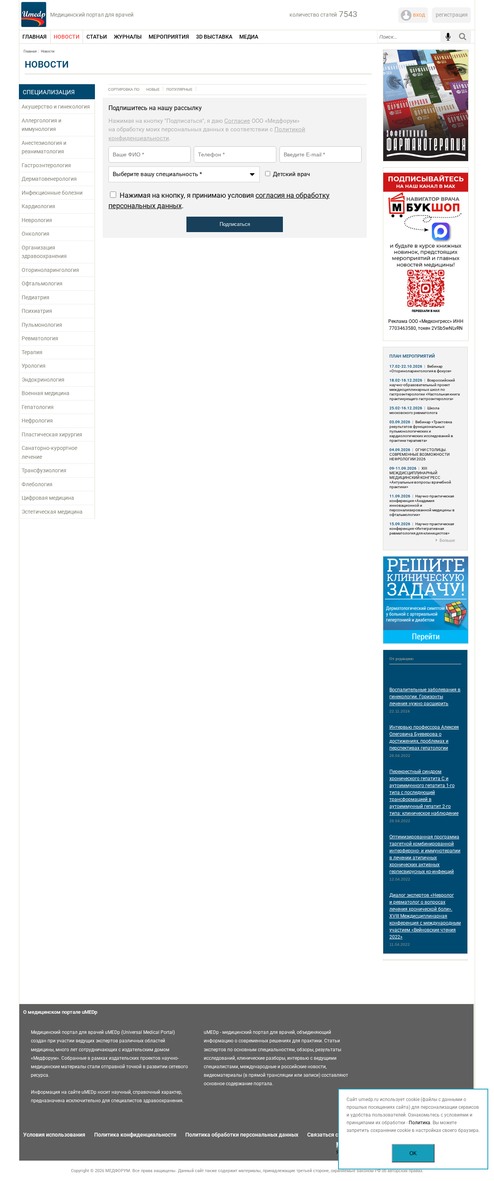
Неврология (37, 220)
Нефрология (37, 420)
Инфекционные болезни (52, 193)
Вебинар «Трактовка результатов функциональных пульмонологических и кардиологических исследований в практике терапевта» (421, 431)
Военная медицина (45, 393)
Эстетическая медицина (52, 512)
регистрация (452, 15)
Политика (419, 1122)
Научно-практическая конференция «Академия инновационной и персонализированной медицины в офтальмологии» (422, 505)
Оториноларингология (50, 270)
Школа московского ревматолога (414, 410)
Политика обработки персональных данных (241, 1135)
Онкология (35, 234)
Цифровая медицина (48, 498)
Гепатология (38, 407)
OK (413, 1153)
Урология (34, 366)
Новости (47, 51)
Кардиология (38, 206)
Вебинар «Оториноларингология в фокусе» (420, 368)
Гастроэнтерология (46, 165)
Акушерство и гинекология (56, 107)
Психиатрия (37, 311)
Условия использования (54, 1135)
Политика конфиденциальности (135, 1135)
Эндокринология (43, 380)
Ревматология (40, 338)
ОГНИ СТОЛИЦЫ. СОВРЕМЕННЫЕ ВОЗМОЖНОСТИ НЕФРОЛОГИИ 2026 (419, 454)
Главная (30, 51)
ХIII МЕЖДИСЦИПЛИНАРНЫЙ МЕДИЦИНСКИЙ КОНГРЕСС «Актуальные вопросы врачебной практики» (420, 477)
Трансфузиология (44, 470)
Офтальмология (42, 283)
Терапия (32, 352)
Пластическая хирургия (52, 434)
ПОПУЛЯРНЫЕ (179, 89)
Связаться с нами (330, 1135)
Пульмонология (42, 325)
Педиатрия (35, 297)
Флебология (37, 484)
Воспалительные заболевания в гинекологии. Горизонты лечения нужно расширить (424, 696)
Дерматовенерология (49, 179)
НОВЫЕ (153, 89)
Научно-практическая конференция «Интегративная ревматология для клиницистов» (421, 528)
